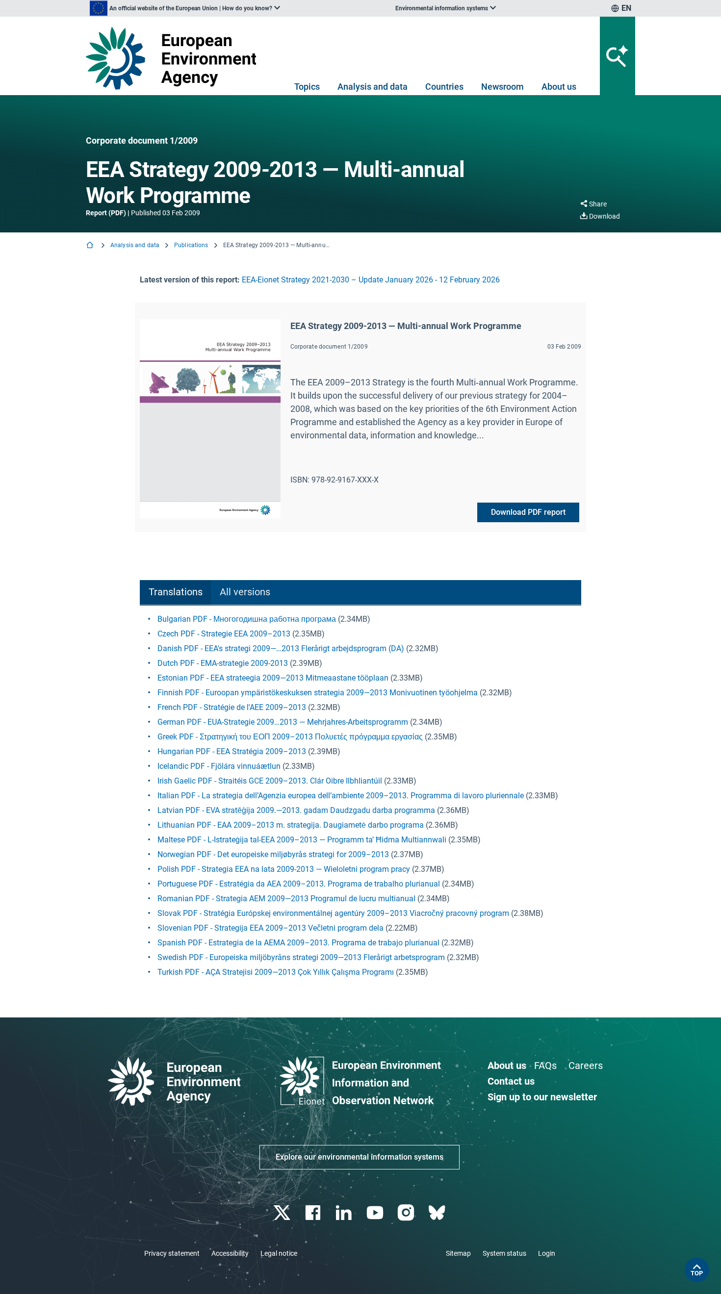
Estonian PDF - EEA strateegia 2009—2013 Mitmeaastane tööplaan (272, 678)
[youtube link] (375, 1213)
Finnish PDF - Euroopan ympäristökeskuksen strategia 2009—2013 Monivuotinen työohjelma (317, 692)
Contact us (511, 1081)
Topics (307, 86)
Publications (191, 245)
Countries (444, 86)
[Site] (175, 58)
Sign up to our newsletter (542, 1097)
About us (558, 86)
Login (546, 1253)
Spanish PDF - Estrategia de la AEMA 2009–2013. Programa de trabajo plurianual (298, 942)
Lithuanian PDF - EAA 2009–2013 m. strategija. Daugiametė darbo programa (290, 825)
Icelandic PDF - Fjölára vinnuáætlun (219, 766)
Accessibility (230, 1253)
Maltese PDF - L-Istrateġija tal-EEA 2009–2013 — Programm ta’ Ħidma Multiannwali (301, 839)
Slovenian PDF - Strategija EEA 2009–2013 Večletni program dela (270, 928)
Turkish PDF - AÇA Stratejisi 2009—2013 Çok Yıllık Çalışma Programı (275, 972)
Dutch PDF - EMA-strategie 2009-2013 (223, 663)
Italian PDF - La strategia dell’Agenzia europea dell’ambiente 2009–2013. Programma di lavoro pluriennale (340, 795)
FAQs (545, 1065)
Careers (585, 1065)
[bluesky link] (437, 1213)
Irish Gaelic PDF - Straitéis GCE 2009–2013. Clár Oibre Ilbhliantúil (269, 781)
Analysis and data (372, 86)
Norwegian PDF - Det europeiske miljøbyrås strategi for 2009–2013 (273, 854)
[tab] (175, 592)
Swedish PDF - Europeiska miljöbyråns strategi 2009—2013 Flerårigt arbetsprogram (301, 957)
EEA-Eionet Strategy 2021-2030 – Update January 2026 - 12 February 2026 (371, 279)
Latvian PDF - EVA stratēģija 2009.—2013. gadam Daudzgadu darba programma (296, 810)
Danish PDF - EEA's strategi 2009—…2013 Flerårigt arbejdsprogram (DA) (280, 648)
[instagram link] (406, 1213)
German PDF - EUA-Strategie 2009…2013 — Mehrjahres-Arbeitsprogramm (282, 722)
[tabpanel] (360, 795)
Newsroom (502, 86)
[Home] (91, 246)
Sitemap (458, 1253)
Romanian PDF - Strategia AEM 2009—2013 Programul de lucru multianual (286, 898)
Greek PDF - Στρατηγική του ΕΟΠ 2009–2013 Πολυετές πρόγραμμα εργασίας (290, 736)
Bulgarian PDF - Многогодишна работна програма (246, 619)
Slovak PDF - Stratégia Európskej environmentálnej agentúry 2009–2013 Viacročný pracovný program (333, 913)
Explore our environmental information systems (359, 1157)
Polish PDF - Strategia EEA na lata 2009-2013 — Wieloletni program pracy (283, 869)
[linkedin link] (345, 1213)
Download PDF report (528, 512)
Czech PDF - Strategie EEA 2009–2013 (223, 633)
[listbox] (185, 8)
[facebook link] (314, 1213)
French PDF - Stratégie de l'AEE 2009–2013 (231, 707)
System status (504, 1253)
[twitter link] (282, 1213)
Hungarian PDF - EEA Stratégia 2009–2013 (232, 751)
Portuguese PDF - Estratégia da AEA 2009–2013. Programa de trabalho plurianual (298, 883)
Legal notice (278, 1253)
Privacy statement (172, 1253)
